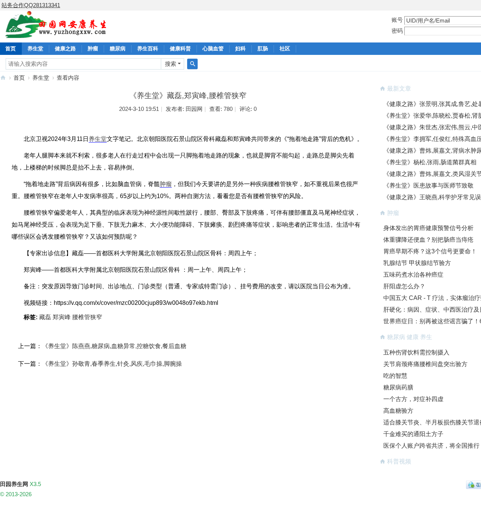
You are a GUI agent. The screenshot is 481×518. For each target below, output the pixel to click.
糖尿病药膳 (398, 387)
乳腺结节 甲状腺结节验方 (417, 263)
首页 (19, 77)
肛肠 (262, 48)
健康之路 (65, 48)
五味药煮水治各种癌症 (413, 274)
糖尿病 (118, 48)
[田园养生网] (56, 33)
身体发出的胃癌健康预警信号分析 (428, 228)
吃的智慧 (395, 376)
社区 (285, 48)
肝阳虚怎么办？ (404, 286)
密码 (397, 30)
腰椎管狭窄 (87, 317)
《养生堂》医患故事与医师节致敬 (428, 185)
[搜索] (192, 64)
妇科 (240, 48)
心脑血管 (213, 48)
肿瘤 (93, 48)
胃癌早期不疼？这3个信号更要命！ (430, 251)
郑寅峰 (62, 317)
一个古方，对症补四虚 (413, 399)
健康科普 (180, 48)
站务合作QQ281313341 (31, 5)
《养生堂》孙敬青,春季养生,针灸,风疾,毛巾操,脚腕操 (112, 363)
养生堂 (35, 48)
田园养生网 (3, 77)
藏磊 (45, 317)
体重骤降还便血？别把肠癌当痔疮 (428, 239)
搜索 (170, 64)
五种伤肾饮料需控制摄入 (416, 352)
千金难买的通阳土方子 (413, 434)
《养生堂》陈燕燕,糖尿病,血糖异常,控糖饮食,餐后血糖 (114, 346)
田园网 (194, 109)
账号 (397, 20)
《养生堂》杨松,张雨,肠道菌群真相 (429, 162)
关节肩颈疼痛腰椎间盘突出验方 (425, 364)
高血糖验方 (398, 410)
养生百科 (147, 48)
